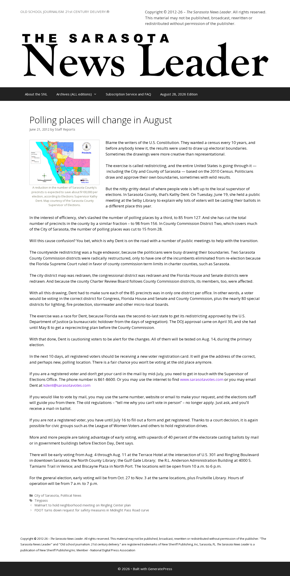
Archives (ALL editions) (74, 94)
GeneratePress (160, 568)
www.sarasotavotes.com (201, 379)
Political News (70, 495)
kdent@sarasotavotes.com (66, 385)
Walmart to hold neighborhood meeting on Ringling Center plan (82, 505)
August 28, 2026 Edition (179, 94)
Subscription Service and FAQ (128, 94)
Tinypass (41, 500)
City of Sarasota (46, 495)
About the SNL (36, 94)
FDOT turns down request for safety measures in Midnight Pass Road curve (91, 510)
